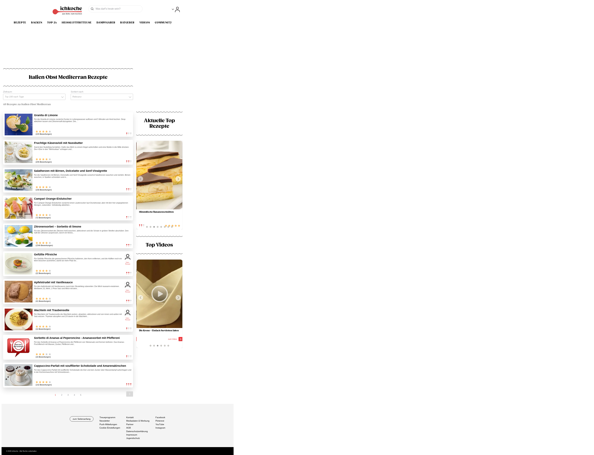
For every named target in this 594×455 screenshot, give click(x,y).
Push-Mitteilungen (108, 424)
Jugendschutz (133, 438)
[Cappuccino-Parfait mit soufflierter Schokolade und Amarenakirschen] (18, 375)
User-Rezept (127, 263)
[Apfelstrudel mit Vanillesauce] (18, 291)
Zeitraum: (8, 91)
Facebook (160, 417)
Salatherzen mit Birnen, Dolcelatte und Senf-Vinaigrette (70, 170)
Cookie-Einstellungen (109, 428)
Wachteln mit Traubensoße (51, 310)
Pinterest (159, 421)
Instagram (160, 428)
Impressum (131, 434)
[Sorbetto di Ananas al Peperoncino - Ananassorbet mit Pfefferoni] (18, 347)
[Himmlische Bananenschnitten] (159, 175)
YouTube (159, 424)
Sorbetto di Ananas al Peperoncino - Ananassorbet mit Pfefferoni (77, 337)
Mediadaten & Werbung (137, 421)
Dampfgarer (106, 22)
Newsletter (104, 421)
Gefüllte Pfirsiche (45, 254)
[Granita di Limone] (18, 124)
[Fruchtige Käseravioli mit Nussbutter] (18, 152)
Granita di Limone (46, 115)
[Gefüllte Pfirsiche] (18, 264)
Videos (144, 22)
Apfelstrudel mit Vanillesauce (53, 282)
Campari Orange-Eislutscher (53, 198)
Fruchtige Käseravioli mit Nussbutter (58, 142)
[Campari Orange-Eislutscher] (18, 208)
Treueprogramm (107, 417)
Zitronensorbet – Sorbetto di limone (57, 226)
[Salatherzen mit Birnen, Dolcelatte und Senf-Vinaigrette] (18, 180)
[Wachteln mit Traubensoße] (18, 319)
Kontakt (130, 417)
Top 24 (52, 22)
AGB (128, 428)
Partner (129, 424)
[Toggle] (176, 9)
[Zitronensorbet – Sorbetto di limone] (18, 236)
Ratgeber (127, 22)
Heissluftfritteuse (77, 22)
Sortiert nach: (77, 91)
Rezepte (20, 22)
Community (163, 22)
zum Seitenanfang (81, 419)
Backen (36, 22)
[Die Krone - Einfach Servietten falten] (159, 294)
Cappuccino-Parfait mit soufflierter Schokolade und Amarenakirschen (80, 365)
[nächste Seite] (129, 394)
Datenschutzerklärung (137, 431)
